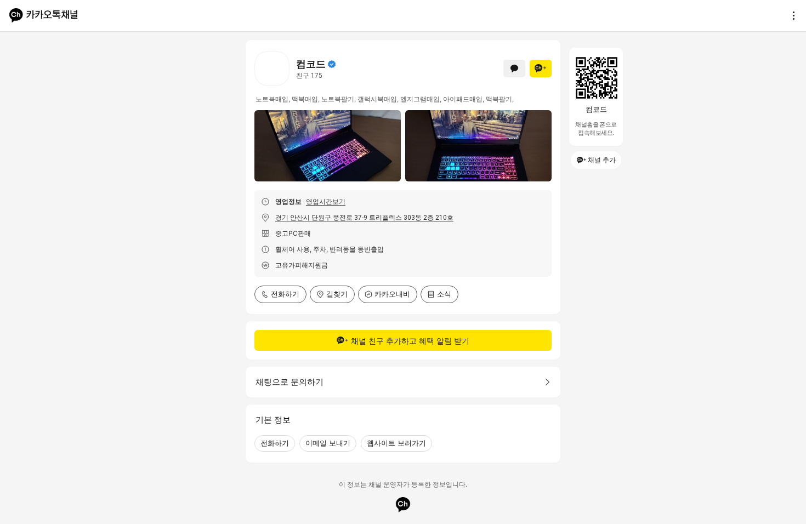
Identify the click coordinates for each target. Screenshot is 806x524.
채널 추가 (602, 160)
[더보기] (790, 15)
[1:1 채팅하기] (514, 68)
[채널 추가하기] (541, 68)
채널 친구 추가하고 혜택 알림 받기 (410, 340)
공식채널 (331, 64)
